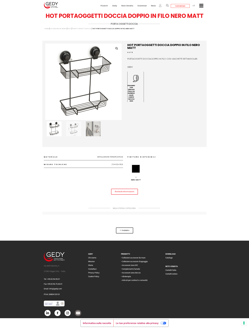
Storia (90, 265)
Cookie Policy (93, 276)
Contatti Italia (170, 270)
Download (142, 5)
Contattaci (180, 6)
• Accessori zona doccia (130, 273)
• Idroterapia (126, 276)
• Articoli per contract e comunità (134, 280)
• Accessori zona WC (129, 265)
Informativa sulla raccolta (97, 323)
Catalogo (169, 258)
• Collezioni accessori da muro (133, 258)
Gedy (114, 5)
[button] (116, 48)
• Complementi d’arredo (130, 269)
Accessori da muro (58, 29)
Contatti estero (171, 274)
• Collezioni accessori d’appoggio (134, 261)
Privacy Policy (93, 273)
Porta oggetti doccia (124, 24)
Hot (69, 29)
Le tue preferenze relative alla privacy (137, 323)
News (153, 5)
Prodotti (104, 5)
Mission (91, 261)
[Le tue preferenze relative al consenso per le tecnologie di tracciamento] (244, 323)
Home (47, 29)
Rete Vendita (127, 5)
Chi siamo (92, 258)
